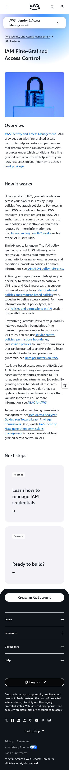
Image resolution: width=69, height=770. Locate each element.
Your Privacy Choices (17, 747)
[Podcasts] (42, 721)
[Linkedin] (18, 721)
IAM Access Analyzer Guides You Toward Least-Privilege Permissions (31, 419)
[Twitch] (30, 721)
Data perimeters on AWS (41, 358)
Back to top (32, 731)
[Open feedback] (64, 385)
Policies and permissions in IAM (31, 308)
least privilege (14, 166)
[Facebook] (12, 721)
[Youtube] (36, 721)
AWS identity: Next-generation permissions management (31, 428)
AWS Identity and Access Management (27, 36)
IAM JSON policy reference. (45, 268)
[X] (6, 721)
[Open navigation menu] (6, 7)
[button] (34, 22)
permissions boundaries (32, 339)
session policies (20, 344)
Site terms (23, 741)
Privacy (9, 741)
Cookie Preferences (16, 752)
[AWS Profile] (62, 7)
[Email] (49, 721)
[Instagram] (24, 721)
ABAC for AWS (37, 402)
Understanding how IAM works (30, 233)
